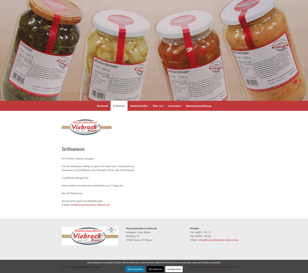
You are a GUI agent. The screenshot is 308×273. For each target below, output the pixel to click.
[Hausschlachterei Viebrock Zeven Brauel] (86, 127)
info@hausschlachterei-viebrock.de (90, 204)
